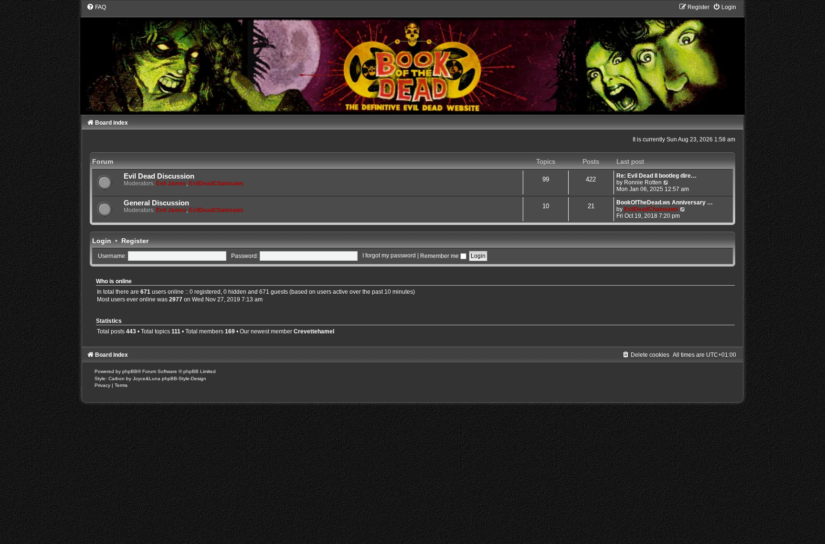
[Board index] (412, 59)
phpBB (130, 371)
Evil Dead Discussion (159, 176)
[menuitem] (96, 7)
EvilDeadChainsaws (216, 183)
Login (101, 241)
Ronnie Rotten (643, 182)
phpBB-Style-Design (184, 378)
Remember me (440, 256)
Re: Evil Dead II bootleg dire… (656, 175)
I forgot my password (389, 256)
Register (134, 241)
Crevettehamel (314, 331)
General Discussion (156, 203)
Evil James (171, 183)
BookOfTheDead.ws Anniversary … (664, 202)
